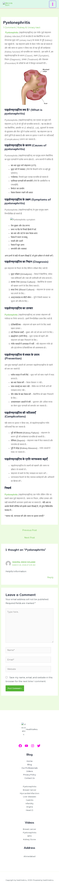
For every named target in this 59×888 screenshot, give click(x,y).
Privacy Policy (29, 775)
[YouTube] (26, 745)
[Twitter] (38, 745)
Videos (29, 771)
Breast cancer (29, 829)
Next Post (29, 537)
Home (30, 761)
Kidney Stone (29, 839)
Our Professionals (29, 768)
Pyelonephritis (11, 32)
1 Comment (9, 27)
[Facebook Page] (20, 745)
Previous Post (29, 530)
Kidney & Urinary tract (28, 27)
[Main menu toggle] (52, 4)
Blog (29, 765)
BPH (29, 836)
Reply (50, 577)
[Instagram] (32, 745)
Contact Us (29, 778)
